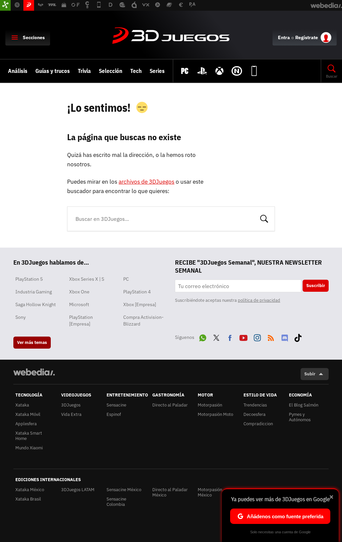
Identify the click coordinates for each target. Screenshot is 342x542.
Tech (136, 71)
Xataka (22, 405)
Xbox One (79, 292)
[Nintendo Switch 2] (236, 71)
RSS (271, 336)
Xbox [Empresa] (139, 304)
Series (157, 71)
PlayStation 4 (137, 292)
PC (126, 279)
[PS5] (202, 71)
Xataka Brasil (28, 499)
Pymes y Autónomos (300, 417)
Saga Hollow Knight (35, 304)
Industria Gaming (33, 292)
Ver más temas (32, 342)
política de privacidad (259, 300)
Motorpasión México (210, 492)
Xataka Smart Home (28, 435)
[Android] (254, 71)
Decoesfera (254, 414)
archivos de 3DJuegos (146, 181)
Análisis (17, 71)
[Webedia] (34, 372)
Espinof (114, 414)
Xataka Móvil (27, 414)
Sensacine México (124, 489)
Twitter (216, 336)
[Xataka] (5, 5)
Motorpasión (210, 405)
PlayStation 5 (29, 279)
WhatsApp (202, 336)
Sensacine (116, 405)
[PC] (184, 71)
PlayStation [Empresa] (81, 320)
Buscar (264, 218)
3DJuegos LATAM (78, 489)
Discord (284, 336)
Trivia (84, 71)
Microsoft (79, 304)
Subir (309, 374)
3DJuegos (171, 36)
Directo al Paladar (170, 405)
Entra (284, 37)
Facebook (229, 336)
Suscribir (315, 285)
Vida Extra (71, 414)
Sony (20, 317)
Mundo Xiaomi (29, 448)
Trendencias (255, 405)
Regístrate (306, 37)
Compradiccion (258, 424)
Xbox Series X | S (86, 279)
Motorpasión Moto (215, 414)
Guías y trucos (52, 71)
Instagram (257, 336)
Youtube (243, 336)
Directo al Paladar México (170, 492)
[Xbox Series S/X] (219, 71)
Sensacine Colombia (116, 501)
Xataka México (29, 489)
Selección (110, 71)
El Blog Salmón (303, 405)
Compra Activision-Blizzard (143, 320)
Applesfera (26, 424)
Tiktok (298, 336)
